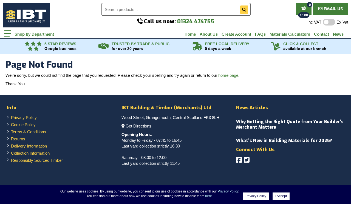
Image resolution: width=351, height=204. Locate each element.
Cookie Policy (23, 124)
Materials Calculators (290, 34)
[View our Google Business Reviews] (33, 46)
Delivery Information (29, 146)
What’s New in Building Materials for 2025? (284, 140)
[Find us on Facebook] (239, 160)
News (338, 34)
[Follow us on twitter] (247, 160)
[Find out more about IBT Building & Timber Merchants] (103, 46)
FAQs (260, 34)
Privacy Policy (24, 117)
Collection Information (30, 153)
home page (228, 75)
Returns (18, 139)
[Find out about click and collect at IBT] (276, 46)
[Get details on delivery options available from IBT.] (197, 46)
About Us (209, 34)
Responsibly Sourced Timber (37, 160)
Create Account (236, 34)
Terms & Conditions (28, 131)
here (208, 196)
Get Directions (138, 126)
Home (190, 34)
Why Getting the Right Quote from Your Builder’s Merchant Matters (290, 124)
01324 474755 (195, 21)
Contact (321, 34)
